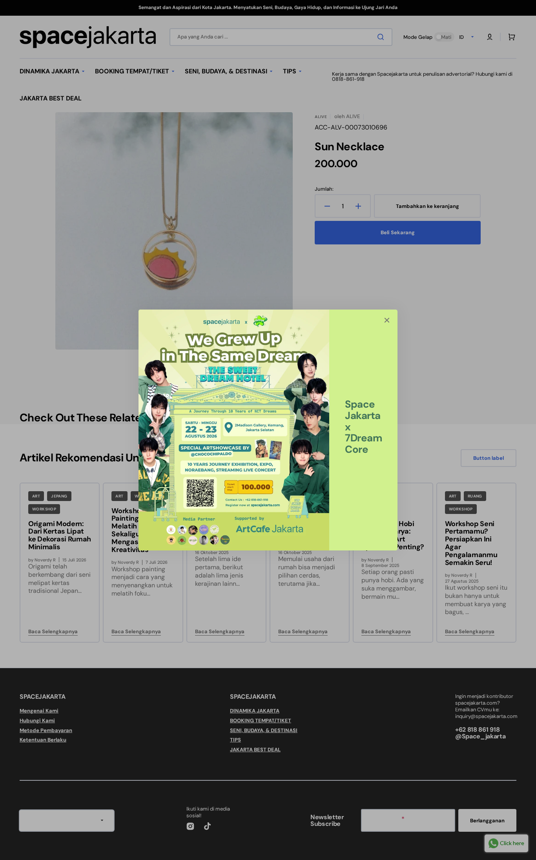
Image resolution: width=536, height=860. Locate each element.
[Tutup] (387, 320)
